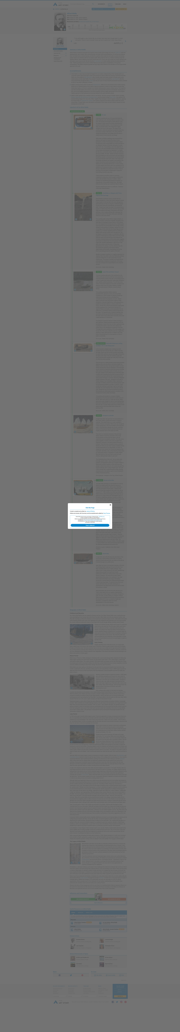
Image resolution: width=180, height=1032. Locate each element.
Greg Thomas (106, 513)
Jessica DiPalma (90, 511)
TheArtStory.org (101, 516)
